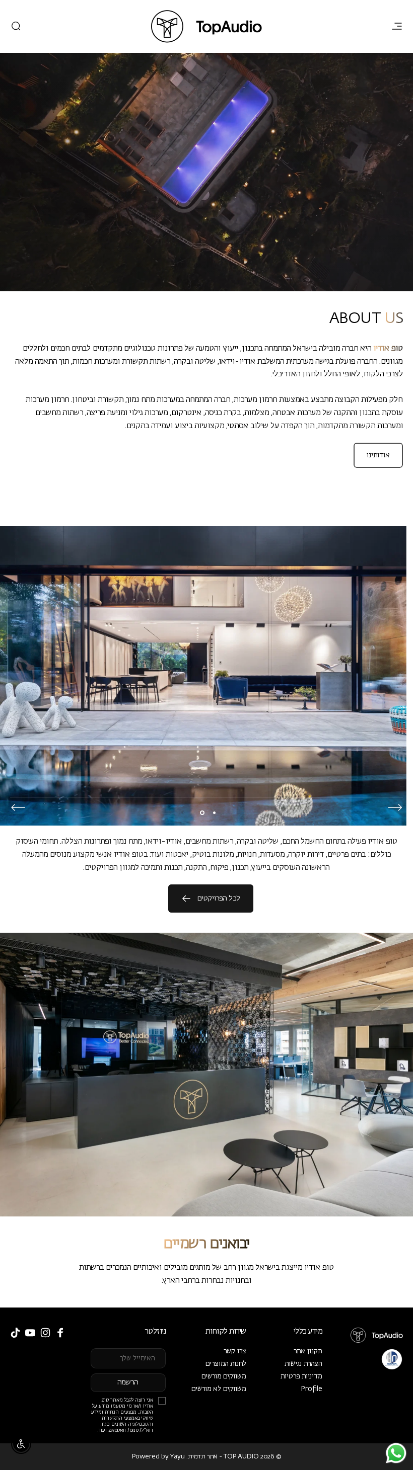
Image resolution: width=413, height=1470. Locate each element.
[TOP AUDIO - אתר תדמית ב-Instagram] (45, 1333)
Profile (311, 1389)
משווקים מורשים (223, 1376)
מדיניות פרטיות (301, 1376)
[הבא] (18, 807)
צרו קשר (235, 1351)
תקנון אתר (308, 1351)
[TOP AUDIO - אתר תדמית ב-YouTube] (30, 1333)
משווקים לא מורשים (218, 1389)
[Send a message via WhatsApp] (396, 1453)
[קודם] (395, 807)
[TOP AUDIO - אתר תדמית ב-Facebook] (60, 1333)
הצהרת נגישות (303, 1363)
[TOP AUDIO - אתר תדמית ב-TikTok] (15, 1333)
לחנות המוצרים (225, 1363)
